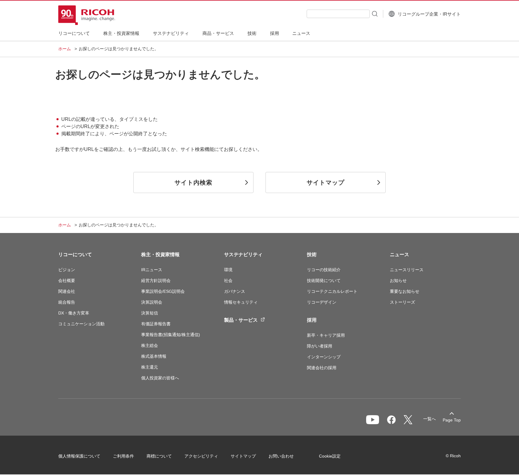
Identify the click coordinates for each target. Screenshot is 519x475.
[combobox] (338, 14)
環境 (228, 269)
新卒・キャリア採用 (326, 335)
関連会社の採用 (321, 367)
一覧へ (429, 418)
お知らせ (398, 280)
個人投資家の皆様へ (160, 377)
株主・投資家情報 (160, 254)
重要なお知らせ (404, 291)
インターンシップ (324, 356)
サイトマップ (243, 456)
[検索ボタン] (374, 13)
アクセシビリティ (201, 456)
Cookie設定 (330, 456)
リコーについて (75, 254)
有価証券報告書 (156, 323)
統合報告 (66, 302)
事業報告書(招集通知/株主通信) (170, 334)
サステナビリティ (243, 254)
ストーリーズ (402, 302)
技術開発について (324, 280)
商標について (159, 456)
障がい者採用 (319, 346)
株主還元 (149, 367)
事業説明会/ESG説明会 (163, 291)
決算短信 (149, 313)
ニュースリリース (406, 269)
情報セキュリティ (241, 302)
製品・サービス (241, 320)
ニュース (399, 254)
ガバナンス (234, 291)
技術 (312, 254)
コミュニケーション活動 (81, 323)
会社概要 (66, 280)
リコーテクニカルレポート (332, 291)
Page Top (452, 420)
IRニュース (151, 269)
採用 (312, 320)
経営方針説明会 (156, 280)
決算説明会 (151, 302)
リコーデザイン (321, 302)
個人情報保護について (79, 456)
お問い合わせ (281, 456)
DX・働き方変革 (73, 313)
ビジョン (66, 269)
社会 (228, 280)
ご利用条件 (123, 456)
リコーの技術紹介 (324, 269)
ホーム (64, 48)
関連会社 (66, 291)
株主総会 (149, 345)
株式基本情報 (153, 356)
